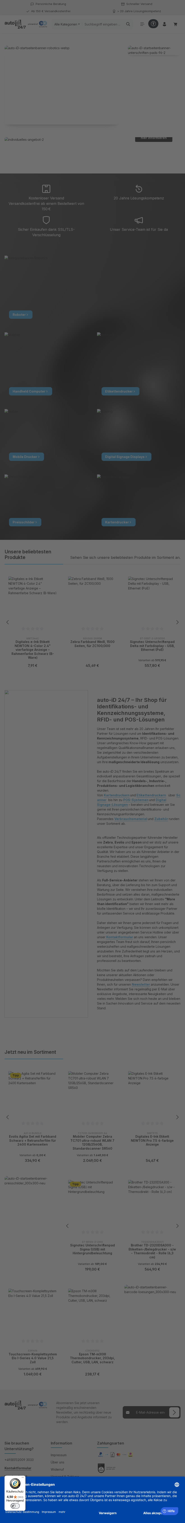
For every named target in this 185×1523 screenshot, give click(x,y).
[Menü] (22, 1478)
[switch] (15, 1506)
